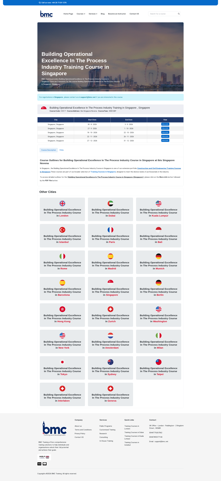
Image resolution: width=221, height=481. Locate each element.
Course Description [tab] (48, 150)
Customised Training (107, 430)
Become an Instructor (117, 14)
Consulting (104, 437)
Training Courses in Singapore (103, 172)
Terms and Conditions (83, 430)
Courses (80, 14)
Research (103, 434)
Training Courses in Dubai (134, 432)
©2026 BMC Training (54, 474)
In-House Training (106, 441)
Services (92, 14)
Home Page (68, 14)
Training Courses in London (131, 427)
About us (78, 426)
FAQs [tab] (62, 150)
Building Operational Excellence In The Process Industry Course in (62, 212)
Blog (103, 14)
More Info (165, 124)
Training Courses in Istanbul (131, 443)
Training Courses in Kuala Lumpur (134, 437)
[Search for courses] (179, 14)
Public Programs (106, 426)
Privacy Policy (80, 434)
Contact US (134, 14)
